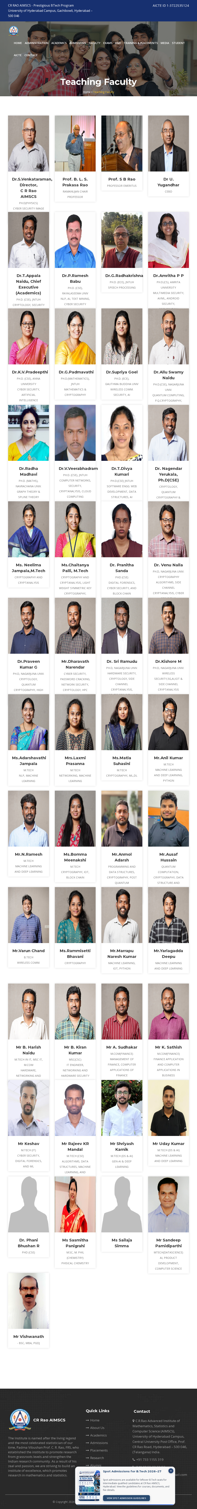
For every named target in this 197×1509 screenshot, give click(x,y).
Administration (36, 43)
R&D (118, 43)
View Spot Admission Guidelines (118, 1498)
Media (165, 43)
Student (178, 43)
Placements (99, 1450)
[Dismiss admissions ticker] (162, 1470)
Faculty (94, 43)
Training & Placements (141, 43)
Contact (31, 55)
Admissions (77, 43)
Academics (59, 43)
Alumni (95, 1465)
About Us (97, 1427)
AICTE (18, 55)
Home (18, 43)
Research (97, 1458)
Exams (107, 43)
